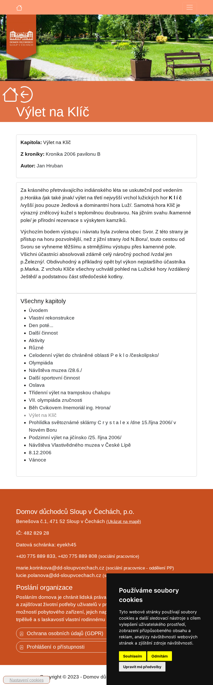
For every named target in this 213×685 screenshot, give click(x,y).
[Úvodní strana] (19, 7)
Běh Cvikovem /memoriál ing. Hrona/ (69, 407)
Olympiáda (41, 362)
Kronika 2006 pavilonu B (73, 154)
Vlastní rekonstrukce (52, 318)
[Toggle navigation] (189, 7)
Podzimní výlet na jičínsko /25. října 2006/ (75, 437)
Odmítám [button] (159, 656)
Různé (36, 347)
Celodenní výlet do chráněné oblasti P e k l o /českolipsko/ (94, 355)
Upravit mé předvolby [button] (142, 666)
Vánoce (37, 460)
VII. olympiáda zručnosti (55, 400)
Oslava (37, 385)
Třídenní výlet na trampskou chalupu (69, 392)
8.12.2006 (40, 452)
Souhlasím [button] (132, 656)
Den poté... (41, 325)
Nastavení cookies (27, 680)
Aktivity (37, 340)
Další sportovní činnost (54, 378)
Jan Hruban (50, 165)
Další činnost (43, 333)
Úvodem (38, 310)
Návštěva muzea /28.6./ (55, 370)
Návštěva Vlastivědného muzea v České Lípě (80, 445)
